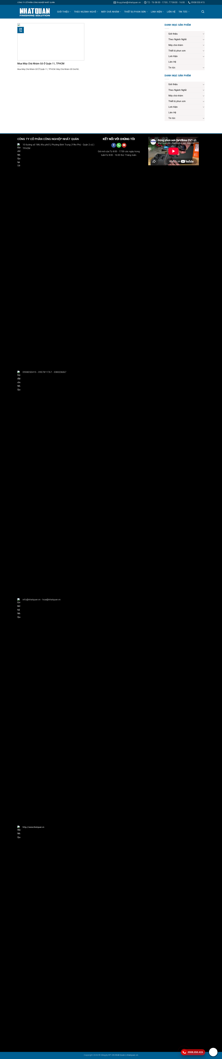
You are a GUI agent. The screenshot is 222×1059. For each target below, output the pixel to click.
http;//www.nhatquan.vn (33, 827)
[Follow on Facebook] (113, 145)
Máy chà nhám (110, 11)
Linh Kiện (156, 11)
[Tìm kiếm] (203, 12)
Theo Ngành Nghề (85, 11)
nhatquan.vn (132, 1055)
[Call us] (118, 145)
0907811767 (45, 372)
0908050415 (29, 372)
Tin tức (183, 11)
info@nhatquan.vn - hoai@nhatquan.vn (42, 599)
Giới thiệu (63, 11)
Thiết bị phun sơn (135, 11)
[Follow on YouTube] (124, 145)
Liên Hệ (171, 11)
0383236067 (60, 372)
